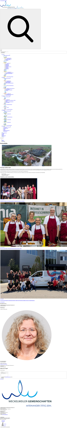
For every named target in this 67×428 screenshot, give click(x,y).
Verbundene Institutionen (6, 130)
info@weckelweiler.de (5, 414)
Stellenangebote (8, 89)
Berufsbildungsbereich (8, 81)
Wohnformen (8, 58)
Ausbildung (8, 93)
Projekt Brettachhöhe (9, 125)
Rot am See (7, 68)
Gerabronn (7, 67)
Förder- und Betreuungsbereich (9, 72)
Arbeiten (3, 77)
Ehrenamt (7, 90)
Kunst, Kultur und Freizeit (9, 76)
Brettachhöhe (7, 65)
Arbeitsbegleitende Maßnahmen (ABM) (10, 100)
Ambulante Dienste (8, 59)
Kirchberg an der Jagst (8, 66)
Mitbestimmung (5, 131)
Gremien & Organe (5, 128)
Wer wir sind (5, 127)
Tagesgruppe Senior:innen (9, 73)
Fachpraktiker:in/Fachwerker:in (9, 94)
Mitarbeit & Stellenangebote (10, 88)
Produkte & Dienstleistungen (9, 85)
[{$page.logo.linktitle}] (12, 8)
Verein (4, 129)
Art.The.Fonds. (7, 102)
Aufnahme (7, 60)
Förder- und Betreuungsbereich (9, 101)
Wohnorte (8, 63)
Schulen (8, 107)
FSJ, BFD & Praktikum (9, 109)
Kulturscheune (9, 122)
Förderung (7, 99)
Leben (3, 54)
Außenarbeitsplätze (8, 82)
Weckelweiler (7, 64)
